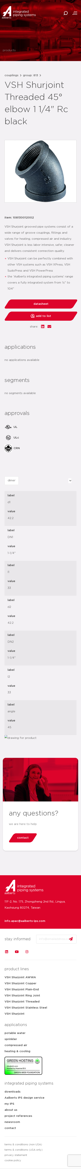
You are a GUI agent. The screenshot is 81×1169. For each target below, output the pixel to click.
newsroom (12, 1122)
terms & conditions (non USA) (23, 1144)
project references (18, 1116)
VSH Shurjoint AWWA (20, 977)
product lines (17, 969)
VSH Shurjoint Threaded (22, 1001)
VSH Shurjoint (14, 1013)
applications (16, 1025)
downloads (13, 1091)
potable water (15, 1033)
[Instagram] (27, 952)
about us (11, 1110)
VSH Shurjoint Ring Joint (22, 995)
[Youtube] (17, 952)
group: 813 (30, 75)
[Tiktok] (37, 952)
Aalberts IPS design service (24, 1097)
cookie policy (13, 1160)
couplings (11, 75)
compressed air (16, 1045)
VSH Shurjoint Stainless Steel (26, 1007)
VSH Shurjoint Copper (20, 983)
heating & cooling (17, 1051)
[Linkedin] (7, 952)
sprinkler (11, 1039)
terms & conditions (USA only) (24, 1150)
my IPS (9, 1103)
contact (10, 1128)
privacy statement (16, 1155)
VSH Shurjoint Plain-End (22, 989)
